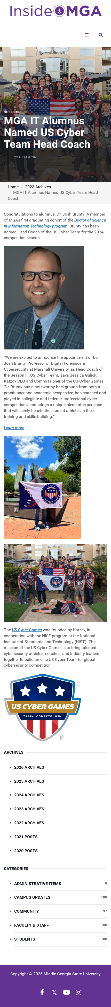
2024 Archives (29, 794)
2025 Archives (29, 781)
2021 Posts (26, 836)
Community (60, 911)
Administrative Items (60, 883)
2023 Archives (38, 186)
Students (60, 939)
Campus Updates (60, 897)
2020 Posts (26, 850)
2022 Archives (29, 822)
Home (13, 186)
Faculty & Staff (60, 925)
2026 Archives (29, 767)
